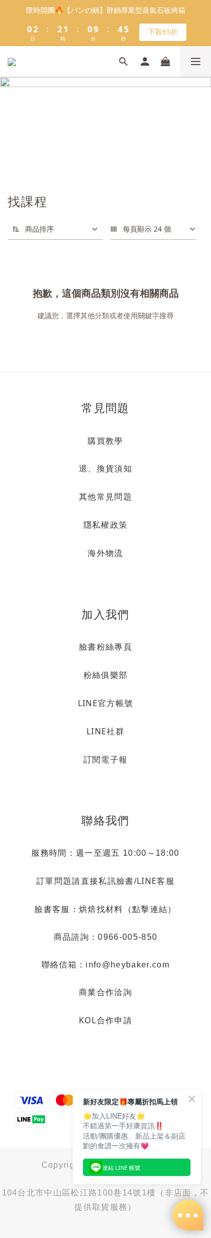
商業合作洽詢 (105, 992)
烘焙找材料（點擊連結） (128, 909)
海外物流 (105, 553)
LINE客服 (156, 880)
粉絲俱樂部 (105, 674)
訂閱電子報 (105, 759)
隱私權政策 (105, 524)
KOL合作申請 (105, 1020)
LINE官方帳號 (106, 703)
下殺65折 (163, 31)
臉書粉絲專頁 (105, 646)
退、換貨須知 (105, 468)
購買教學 (105, 440)
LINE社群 (105, 731)
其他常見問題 (105, 496)
